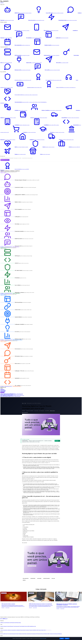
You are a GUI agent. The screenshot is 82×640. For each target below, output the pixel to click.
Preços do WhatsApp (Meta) (45, 633)
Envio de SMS (27, 626)
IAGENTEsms (16, 622)
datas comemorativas (26, 578)
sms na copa (53, 578)
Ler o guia (57, 440)
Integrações (39, 633)
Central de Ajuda (52, 633)
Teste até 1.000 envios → (16, 293)
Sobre (5, 387)
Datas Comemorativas (25, 412)
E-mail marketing (22, 626)
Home (23, 403)
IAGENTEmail (11, 622)
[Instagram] (0, 618)
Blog (3, 387)
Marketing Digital (52, 410)
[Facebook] (1, 618)
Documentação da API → (8, 246)
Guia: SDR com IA (5, 633)
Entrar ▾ (1, 388)
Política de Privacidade (43, 638)
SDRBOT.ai (2, 622)
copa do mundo (39, 578)
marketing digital (33, 578)
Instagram (5, 626)
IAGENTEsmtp (6, 622)
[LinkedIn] (2, 618)
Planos (1, 387)
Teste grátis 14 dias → (16, 246)
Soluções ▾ (2, 2)
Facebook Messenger (10, 626)
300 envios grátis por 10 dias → (18, 339)
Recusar (67, 638)
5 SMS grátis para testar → (17, 386)
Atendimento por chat (32, 626)
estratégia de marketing (46, 578)
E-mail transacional (16, 626)
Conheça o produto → (3, 172)
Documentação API (34, 633)
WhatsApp (2, 626)
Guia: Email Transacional (12, 633)
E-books (17, 633)
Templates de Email (21, 633)
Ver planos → (2, 246)
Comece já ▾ (2, 392)
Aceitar (62, 638)
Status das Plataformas (58, 633)
